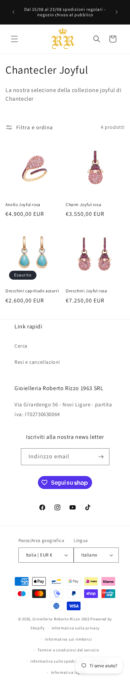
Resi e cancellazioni (37, 362)
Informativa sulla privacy (76, 627)
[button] (14, 39)
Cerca (20, 345)
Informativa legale (68, 672)
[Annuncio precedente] (13, 12)
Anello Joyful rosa (22, 204)
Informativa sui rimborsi (68, 639)
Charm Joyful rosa (83, 204)
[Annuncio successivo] (117, 12)
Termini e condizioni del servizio (68, 649)
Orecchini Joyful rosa (86, 290)
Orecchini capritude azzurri (32, 290)
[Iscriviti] (101, 456)
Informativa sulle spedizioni (57, 661)
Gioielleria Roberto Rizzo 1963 (60, 618)
